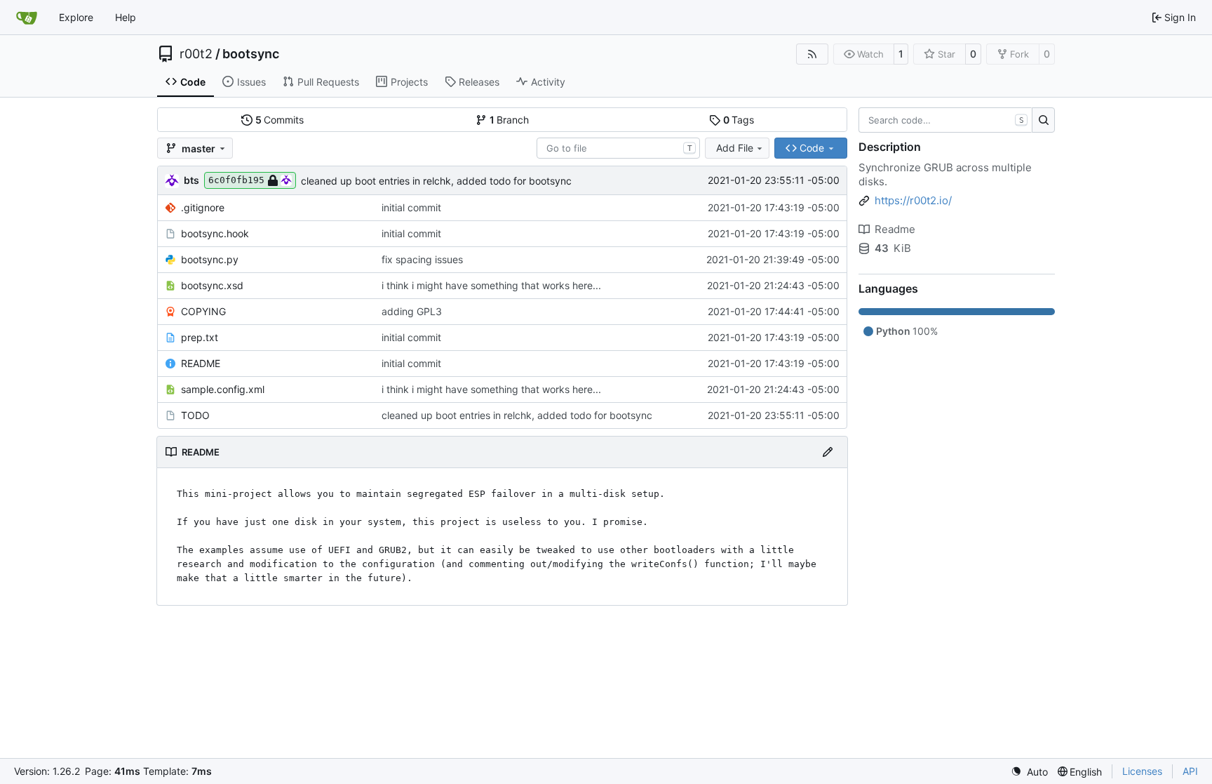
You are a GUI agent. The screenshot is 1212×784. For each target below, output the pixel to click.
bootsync (250, 54)
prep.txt (199, 337)
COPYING (203, 311)
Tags (739, 120)
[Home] (26, 17)
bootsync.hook (215, 233)
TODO (195, 415)
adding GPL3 (412, 311)
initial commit (411, 207)
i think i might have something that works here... (491, 285)
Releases (479, 82)
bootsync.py (209, 259)
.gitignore (202, 207)
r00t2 (196, 54)
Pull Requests (328, 82)
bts (191, 180)
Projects (409, 82)
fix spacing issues (422, 259)
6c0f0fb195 (236, 180)
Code (193, 82)
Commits (279, 120)
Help (125, 17)
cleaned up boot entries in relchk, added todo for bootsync (436, 181)
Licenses (1142, 771)
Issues (251, 82)
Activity (548, 82)
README (200, 363)
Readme (895, 229)
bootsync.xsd (212, 285)
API (1190, 771)
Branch (510, 120)
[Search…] (1043, 120)
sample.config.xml (222, 389)
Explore (76, 17)
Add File (734, 148)
